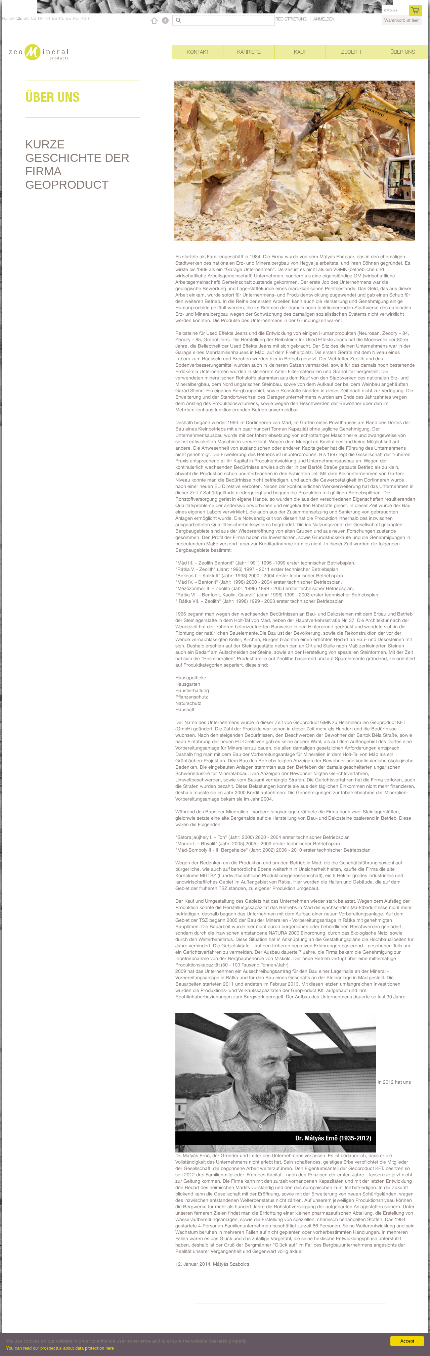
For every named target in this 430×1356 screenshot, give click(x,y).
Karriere (249, 52)
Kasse (391, 10)
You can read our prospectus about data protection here (60, 1348)
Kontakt (198, 52)
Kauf (300, 52)
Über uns (402, 52)
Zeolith (351, 52)
